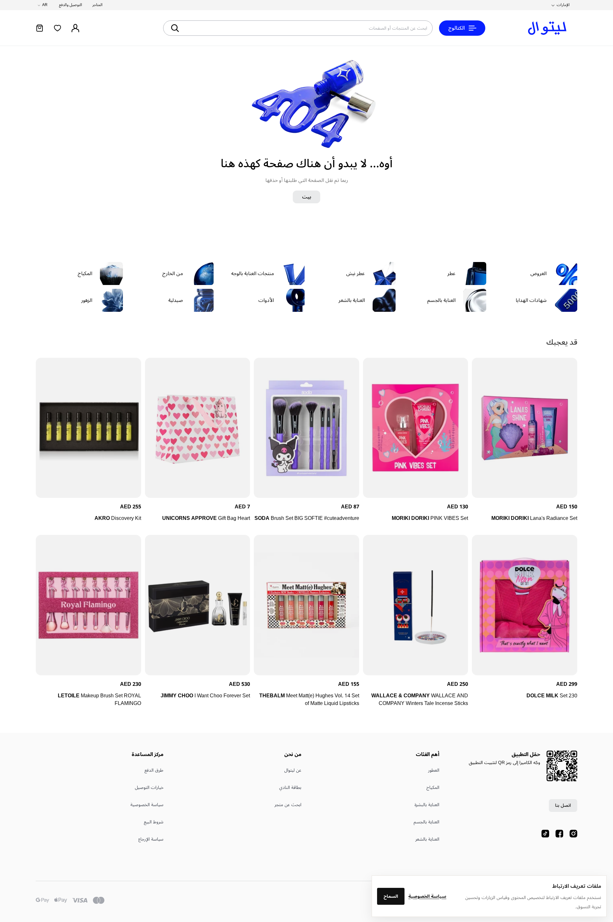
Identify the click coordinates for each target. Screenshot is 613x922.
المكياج (432, 787)
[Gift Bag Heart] (197, 428)
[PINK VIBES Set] (415, 428)
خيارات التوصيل (149, 787)
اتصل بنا (563, 805)
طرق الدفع (153, 770)
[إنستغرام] (573, 833)
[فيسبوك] (559, 833)
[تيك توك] (545, 833)
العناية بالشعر (427, 839)
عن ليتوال (292, 770)
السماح (390, 896)
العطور (433, 770)
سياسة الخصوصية (427, 896)
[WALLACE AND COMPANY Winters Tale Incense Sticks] (415, 605)
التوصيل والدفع (70, 5)
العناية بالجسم (426, 822)
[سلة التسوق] (39, 28)
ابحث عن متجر (288, 804)
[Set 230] (524, 605)
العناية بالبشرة (426, 804)
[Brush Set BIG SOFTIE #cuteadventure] (306, 428)
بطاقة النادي (290, 787)
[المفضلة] (57, 28)
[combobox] (320, 28)
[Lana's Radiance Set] (524, 428)
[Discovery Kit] (88, 428)
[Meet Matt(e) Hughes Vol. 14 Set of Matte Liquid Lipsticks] (306, 605)
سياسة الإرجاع (150, 839)
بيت (306, 196)
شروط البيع (153, 822)
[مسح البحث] (197, 28)
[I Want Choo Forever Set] (197, 605)
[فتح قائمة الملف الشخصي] (75, 28)
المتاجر (97, 5)
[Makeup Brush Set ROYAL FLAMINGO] (88, 605)
